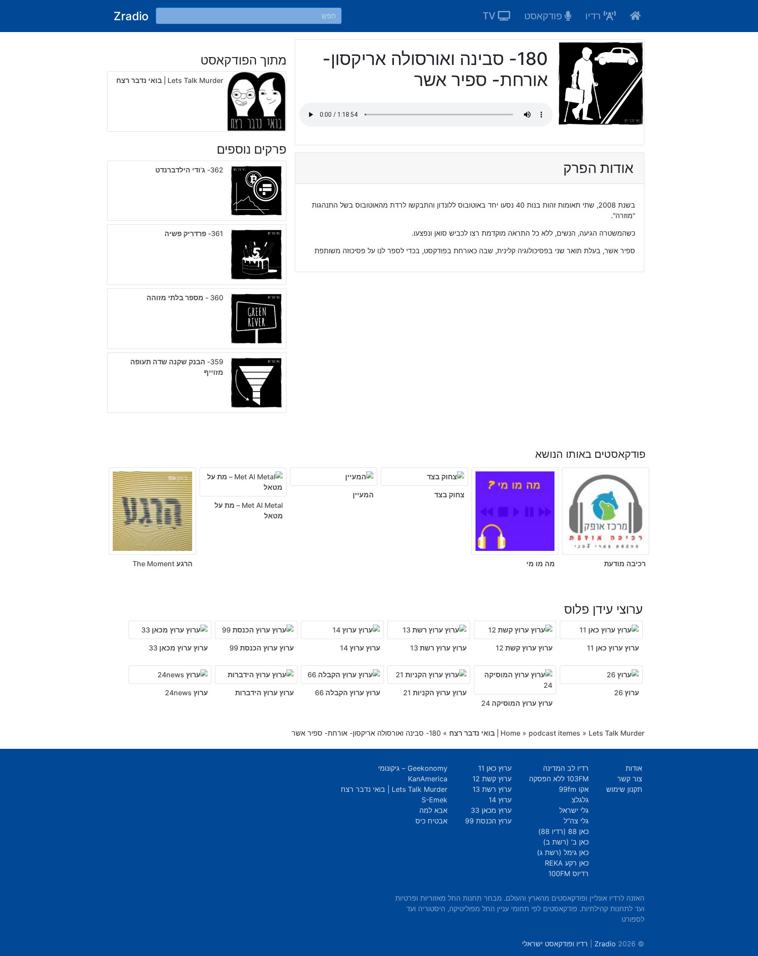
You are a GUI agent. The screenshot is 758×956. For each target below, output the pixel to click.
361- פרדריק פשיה (193, 233)
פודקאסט (544, 16)
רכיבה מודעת (625, 563)
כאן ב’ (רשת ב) (566, 841)
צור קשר (629, 778)
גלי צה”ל (576, 820)
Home (510, 733)
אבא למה (433, 810)
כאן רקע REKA (567, 863)
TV (490, 16)
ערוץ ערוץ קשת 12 (524, 647)
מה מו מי (540, 563)
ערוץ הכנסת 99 (488, 820)
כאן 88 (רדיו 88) (563, 831)
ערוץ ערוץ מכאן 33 (178, 647)
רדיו (594, 16)
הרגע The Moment (162, 563)
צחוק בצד (449, 494)
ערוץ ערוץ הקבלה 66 (347, 692)
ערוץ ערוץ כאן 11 (613, 647)
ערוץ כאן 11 (494, 768)
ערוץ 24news (186, 692)
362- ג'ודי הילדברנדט (189, 169)
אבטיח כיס (431, 820)
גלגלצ (580, 799)
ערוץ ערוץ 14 (360, 647)
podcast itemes (554, 733)
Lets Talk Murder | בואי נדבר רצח (169, 80)
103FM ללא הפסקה (559, 778)
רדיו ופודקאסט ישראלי (555, 943)
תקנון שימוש (624, 789)
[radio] (196, 289)
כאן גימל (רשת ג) (563, 852)
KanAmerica (427, 778)
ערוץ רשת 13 (491, 789)
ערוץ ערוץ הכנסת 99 (261, 647)
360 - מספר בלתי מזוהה (185, 297)
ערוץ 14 (500, 799)
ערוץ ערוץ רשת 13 (438, 647)
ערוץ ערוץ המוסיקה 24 (517, 703)
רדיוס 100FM (568, 873)
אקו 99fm (574, 789)
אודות (634, 768)
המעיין (363, 494)
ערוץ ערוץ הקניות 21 (435, 692)
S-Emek (434, 799)
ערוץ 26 (626, 692)
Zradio (131, 16)
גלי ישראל (574, 810)
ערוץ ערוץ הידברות (264, 692)
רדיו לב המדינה (566, 768)
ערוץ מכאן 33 (491, 810)
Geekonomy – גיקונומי (412, 768)
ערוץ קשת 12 (491, 778)
